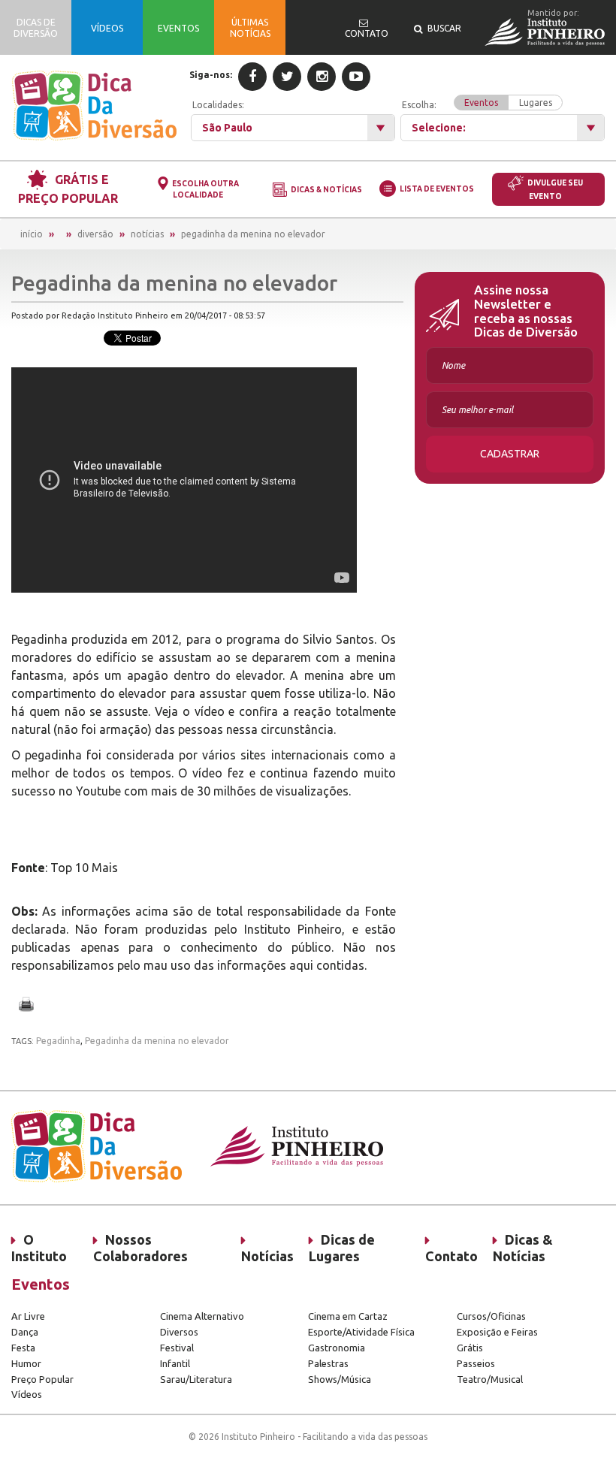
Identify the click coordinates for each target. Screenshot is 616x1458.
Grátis (470, 1347)
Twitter (287, 76)
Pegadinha (58, 1041)
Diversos (179, 1332)
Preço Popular (42, 1379)
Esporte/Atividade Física (361, 1332)
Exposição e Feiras (497, 1332)
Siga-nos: (210, 75)
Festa (23, 1347)
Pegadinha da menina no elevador (253, 234)
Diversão (95, 234)
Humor (26, 1363)
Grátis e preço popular (68, 189)
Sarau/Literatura (196, 1379)
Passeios (476, 1363)
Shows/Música (339, 1379)
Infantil (175, 1363)
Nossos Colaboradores (140, 1247)
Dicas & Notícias (326, 190)
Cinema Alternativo (202, 1316)
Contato (451, 1255)
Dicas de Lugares (342, 1247)
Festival (177, 1347)
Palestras (328, 1363)
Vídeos (26, 1394)
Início (31, 234)
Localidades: (218, 105)
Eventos (481, 102)
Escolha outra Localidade (205, 189)
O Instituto (39, 1247)
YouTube (356, 76)
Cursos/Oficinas (491, 1316)
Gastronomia (336, 1347)
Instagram (321, 76)
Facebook (252, 76)
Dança (24, 1332)
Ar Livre (28, 1316)
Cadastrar (509, 454)
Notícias (147, 234)
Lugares (535, 102)
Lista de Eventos (437, 189)
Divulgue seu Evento (555, 190)
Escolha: (477, 104)
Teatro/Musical (490, 1379)
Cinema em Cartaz (348, 1316)
